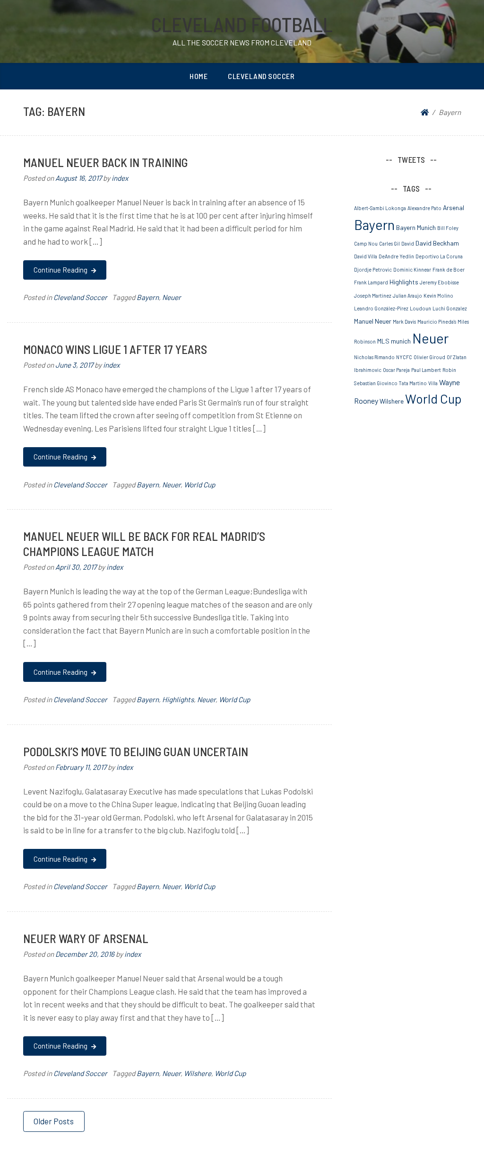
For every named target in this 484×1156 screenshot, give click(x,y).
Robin (449, 370)
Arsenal (453, 207)
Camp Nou (366, 243)
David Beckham (437, 243)
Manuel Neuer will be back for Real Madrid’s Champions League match (144, 543)
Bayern (148, 297)
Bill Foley (447, 228)
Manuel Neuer (372, 321)
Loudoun (420, 308)
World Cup (199, 484)
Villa (433, 383)
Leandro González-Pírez (381, 308)
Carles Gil (389, 243)
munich (401, 341)
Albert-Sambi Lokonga (380, 208)
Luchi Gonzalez (449, 308)
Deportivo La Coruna (439, 256)
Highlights (178, 699)
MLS (383, 341)
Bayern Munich (416, 227)
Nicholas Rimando (374, 357)
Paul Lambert (426, 370)
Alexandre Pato (424, 208)
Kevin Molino (438, 295)
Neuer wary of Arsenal (85, 938)
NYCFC (404, 357)
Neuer (171, 297)
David (407, 243)
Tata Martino (413, 383)
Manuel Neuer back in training (105, 162)
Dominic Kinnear (412, 269)
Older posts (54, 1121)
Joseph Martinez (372, 295)
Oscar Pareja (396, 370)
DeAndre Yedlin (396, 256)
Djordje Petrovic (373, 269)
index (120, 178)
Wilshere (197, 1073)
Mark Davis (404, 321)
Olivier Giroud (429, 357)
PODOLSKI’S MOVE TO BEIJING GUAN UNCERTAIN (135, 751)
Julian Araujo (407, 295)
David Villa (365, 256)
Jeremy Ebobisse (439, 282)
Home (198, 75)
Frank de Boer (448, 269)
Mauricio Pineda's (436, 321)
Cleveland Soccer (261, 75)
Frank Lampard (371, 282)
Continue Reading (61, 269)
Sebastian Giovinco (376, 383)
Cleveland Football (242, 24)
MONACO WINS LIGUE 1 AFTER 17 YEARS (115, 349)
